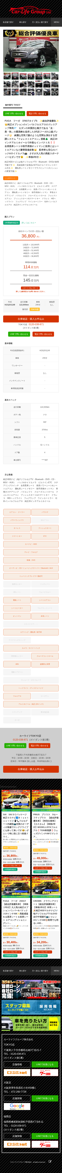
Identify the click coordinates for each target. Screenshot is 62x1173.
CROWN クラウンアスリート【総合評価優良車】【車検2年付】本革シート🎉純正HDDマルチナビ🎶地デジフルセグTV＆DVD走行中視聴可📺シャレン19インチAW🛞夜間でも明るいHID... (45, 912)
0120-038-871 (36, 324)
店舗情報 (17, 1064)
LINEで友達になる (45, 1064)
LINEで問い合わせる (14, 113)
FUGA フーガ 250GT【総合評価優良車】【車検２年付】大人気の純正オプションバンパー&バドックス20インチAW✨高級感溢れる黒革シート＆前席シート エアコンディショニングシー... (15, 912)
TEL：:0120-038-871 (15, 1125)
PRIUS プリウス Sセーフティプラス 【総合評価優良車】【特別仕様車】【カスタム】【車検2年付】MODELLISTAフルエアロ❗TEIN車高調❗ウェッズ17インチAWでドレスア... (46, 825)
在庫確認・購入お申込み (31, 319)
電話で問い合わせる (37, 113)
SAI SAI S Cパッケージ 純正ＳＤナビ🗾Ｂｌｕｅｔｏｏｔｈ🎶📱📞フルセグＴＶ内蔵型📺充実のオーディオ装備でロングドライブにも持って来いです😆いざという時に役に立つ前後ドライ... (16, 825)
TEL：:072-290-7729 (15, 1091)
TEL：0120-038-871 (15, 1054)
